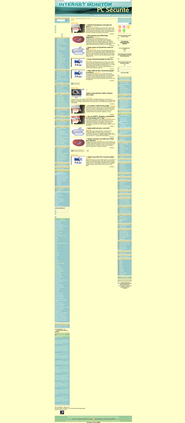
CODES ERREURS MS (61, 142)
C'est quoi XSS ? (123, 218)
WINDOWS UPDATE (60, 39)
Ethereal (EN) (122, 245)
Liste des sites (128, 285)
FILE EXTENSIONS (60, 131)
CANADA (58, 190)
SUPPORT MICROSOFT (61, 68)
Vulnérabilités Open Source (124, 160)
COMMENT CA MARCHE (62, 153)
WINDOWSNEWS (61, 155)
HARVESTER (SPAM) (124, 79)
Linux (56, 237)
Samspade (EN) (122, 247)
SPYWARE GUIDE (123, 188)
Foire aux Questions (60, 200)
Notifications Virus (59, 229)
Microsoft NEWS (59, 227)
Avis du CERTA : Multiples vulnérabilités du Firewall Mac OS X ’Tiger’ (100, 117)
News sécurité (58, 232)
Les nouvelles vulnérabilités (61, 340)
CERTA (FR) (122, 147)
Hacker (56, 240)
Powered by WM (109, 419)
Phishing (57, 234)
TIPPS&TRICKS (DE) (61, 165)
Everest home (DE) (124, 235)
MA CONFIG (122, 237)
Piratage (57, 254)
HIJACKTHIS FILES (123, 167)
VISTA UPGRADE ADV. (61, 49)
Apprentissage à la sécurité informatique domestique (123, 133)
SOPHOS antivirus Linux (63, 105)
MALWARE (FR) (58, 267)
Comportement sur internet (61, 318)
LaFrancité (123, 285)
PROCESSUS (59, 63)
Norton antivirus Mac (62, 78)
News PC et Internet (60, 298)
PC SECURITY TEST (124, 111)
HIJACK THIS (121, 165)
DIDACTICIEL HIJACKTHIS (124, 170)
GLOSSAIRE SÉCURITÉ (61, 62)
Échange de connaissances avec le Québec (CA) (61, 397)
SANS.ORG (122, 151)
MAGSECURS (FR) (124, 153)
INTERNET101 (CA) (124, 105)
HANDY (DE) (57, 311)
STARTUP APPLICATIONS (62, 137)
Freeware (57, 291)
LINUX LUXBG (60, 98)
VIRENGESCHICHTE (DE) (123, 116)
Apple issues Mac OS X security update (100, 157)
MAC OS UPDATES (60, 55)
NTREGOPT (58, 111)
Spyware (57, 260)
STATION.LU (122, 86)
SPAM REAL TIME (124, 123)
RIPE (120, 263)
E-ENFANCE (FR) (123, 103)
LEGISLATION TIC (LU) (62, 176)
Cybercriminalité (58, 281)
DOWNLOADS (59, 53)
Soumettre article (59, 195)
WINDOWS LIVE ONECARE (62, 43)
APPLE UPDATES (60, 56)
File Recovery (122, 253)
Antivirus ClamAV (61, 102)
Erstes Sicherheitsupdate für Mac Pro (100, 59)
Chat (56, 246)
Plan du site (88, 419)
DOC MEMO (59, 150)
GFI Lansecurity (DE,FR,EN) (122, 249)
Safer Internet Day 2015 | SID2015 (99, 15)
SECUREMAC (60, 82)
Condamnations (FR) (59, 263)
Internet (58, 288)
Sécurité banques (59, 269)
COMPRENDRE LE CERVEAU (61, 327)
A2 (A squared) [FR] (124, 199)
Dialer (56, 247)
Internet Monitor (59, 285)
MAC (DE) (75, 23)
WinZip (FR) (57, 266)
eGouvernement (59, 302)
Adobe (56, 238)
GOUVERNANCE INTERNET (122, 122)
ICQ (56, 258)
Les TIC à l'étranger (59, 305)
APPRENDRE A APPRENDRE (61, 325)
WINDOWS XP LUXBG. (61, 66)
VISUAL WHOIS (123, 273)
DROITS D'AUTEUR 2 (62, 180)
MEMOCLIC (59, 151)
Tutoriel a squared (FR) (124, 204)
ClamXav (59, 76)
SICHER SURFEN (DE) (125, 126)
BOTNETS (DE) (123, 118)
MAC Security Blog (61, 71)
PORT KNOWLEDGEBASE (62, 134)
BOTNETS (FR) (123, 119)
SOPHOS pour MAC (61, 73)
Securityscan (122, 137)
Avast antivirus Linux (62, 103)
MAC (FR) (75, 88)
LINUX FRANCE (60, 97)
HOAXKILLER (122, 227)
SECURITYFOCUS (124, 144)
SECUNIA (122, 150)
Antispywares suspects (124, 196)
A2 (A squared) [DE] (124, 201)
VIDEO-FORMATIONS (62, 156)
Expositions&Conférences (61, 243)
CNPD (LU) (59, 183)
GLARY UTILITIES (59, 114)
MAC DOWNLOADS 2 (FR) (62, 92)
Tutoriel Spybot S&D (124, 185)
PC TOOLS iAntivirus (62, 75)
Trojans (56, 261)
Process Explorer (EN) (124, 244)
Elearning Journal (60, 334)
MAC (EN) (75, 155)
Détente (56, 321)
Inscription (125, 287)
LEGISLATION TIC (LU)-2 (62, 177)
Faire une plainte (60, 168)
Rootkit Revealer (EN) (124, 242)
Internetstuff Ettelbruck (60, 304)
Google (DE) (58, 272)
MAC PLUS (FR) (60, 87)
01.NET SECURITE (61, 159)
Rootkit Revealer (123, 209)
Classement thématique (124, 286)
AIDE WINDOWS (60, 139)
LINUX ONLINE (60, 100)
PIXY (120, 222)
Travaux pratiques (59, 360)
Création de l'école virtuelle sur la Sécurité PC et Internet (62, 376)
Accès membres (77, 419)
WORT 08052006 (124, 88)
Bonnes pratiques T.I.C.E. (60, 314)
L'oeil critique (58, 223)
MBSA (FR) (59, 46)
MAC (56, 244)
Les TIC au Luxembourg (60, 315)
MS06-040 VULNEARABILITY (122, 140)
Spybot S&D (122, 182)
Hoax (56, 250)
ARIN (120, 265)
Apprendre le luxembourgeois (61, 317)
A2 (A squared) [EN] (124, 203)
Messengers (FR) (59, 271)
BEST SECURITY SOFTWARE (122, 220)
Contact (57, 204)
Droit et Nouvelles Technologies (62, 307)
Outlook (57, 255)
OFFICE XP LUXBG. (60, 65)
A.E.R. (58, 50)
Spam (56, 241)
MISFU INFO (60, 161)
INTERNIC (121, 269)
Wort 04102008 (123, 91)
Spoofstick (122, 175)
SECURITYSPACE (124, 148)
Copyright (57, 252)
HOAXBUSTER (122, 225)
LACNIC (121, 266)
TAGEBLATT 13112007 (125, 90)
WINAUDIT (122, 239)
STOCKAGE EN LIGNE (60, 124)
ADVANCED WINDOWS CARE (62, 110)
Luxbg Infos (59, 284)
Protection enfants (124, 82)
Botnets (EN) (122, 96)
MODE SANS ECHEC (61, 128)
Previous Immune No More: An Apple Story (119, 15)
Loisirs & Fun (59, 294)
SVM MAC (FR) (59, 89)
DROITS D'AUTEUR (61, 179)
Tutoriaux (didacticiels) (61, 220)
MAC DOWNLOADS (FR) (61, 90)
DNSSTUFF (122, 274)
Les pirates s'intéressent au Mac (98, 105)
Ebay (56, 249)
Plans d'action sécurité (60, 235)
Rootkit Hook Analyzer (124, 208)
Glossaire (57, 203)
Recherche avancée (64, 22)
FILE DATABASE (122, 168)
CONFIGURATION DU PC (61, 123)
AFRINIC (121, 271)
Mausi (57, 282)
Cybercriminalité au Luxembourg (123, 85)
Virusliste (121, 157)
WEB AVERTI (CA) (124, 100)
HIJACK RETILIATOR (123, 171)
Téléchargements (59, 198)
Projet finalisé (58, 382)
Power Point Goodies (59, 287)
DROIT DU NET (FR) (124, 102)
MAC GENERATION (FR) (61, 86)
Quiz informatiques (59, 224)
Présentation (58, 194)
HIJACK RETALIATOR (60, 113)
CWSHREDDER (122, 164)
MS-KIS (58, 52)
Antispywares (122, 178)
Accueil (57, 192)
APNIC (121, 268)
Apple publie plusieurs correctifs (98, 128)
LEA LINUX (59, 95)
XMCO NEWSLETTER (62, 158)
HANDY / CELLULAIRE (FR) (61, 312)
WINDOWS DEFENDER (61, 42)
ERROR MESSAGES (124, 256)
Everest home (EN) (124, 234)
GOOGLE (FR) (58, 274)
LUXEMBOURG (60, 189)
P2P (56, 257)
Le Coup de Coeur (59, 293)
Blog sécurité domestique (125, 130)
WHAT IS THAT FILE (61, 118)
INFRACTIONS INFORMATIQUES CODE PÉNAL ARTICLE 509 (60, 173)
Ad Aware (121, 184)
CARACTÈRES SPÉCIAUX (62, 140)
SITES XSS (122, 216)
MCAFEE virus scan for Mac (61, 80)
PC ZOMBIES (123, 125)
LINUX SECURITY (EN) (61, 58)
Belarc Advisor (123, 231)
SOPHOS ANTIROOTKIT (124, 211)
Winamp (57, 264)
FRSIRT (121, 145)
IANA (120, 260)
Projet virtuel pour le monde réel (62, 389)
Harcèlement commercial (63, 185)
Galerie (56, 197)
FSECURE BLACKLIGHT (124, 212)
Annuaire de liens (59, 201)
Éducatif (58, 278)
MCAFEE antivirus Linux (62, 106)
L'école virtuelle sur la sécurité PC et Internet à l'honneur (61, 347)
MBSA (58, 45)
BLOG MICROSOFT (60, 40)
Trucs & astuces (59, 297)
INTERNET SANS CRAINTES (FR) (123, 107)
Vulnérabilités (58, 275)
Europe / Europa (58, 310)
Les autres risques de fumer (61, 404)
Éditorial (57, 290)
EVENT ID (58, 136)
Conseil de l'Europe (59, 308)
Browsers (57, 230)
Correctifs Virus (59, 277)
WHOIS (121, 262)
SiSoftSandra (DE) (124, 232)
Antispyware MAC (123, 192)
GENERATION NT (61, 148)
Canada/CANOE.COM (125, 93)
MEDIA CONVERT (60, 143)
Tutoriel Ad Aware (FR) (124, 187)
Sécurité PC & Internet (61, 226)
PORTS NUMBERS (60, 132)
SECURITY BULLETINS (61, 59)
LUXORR (59, 182)
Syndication (99, 419)
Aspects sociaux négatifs (61, 320)
